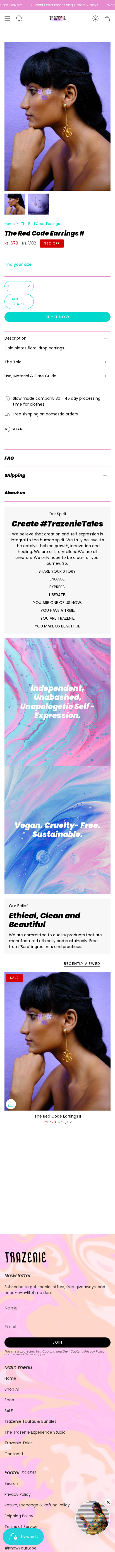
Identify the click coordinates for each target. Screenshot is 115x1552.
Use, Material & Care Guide (30, 376)
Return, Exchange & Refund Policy (37, 1505)
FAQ (9, 458)
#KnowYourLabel (20, 1548)
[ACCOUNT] (95, 18)
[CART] (107, 18)
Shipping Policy (18, 1516)
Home (9, 223)
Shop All (12, 1389)
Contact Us (15, 1454)
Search (11, 1483)
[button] (19, 18)
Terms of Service (23, 1354)
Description (15, 338)
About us (14, 493)
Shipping (14, 475)
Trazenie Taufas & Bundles (30, 1421)
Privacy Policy (94, 1351)
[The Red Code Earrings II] (57, 1041)
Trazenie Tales (18, 1443)
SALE (8, 1411)
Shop (9, 1400)
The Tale (12, 362)
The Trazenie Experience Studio (35, 1432)
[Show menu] (7, 18)
